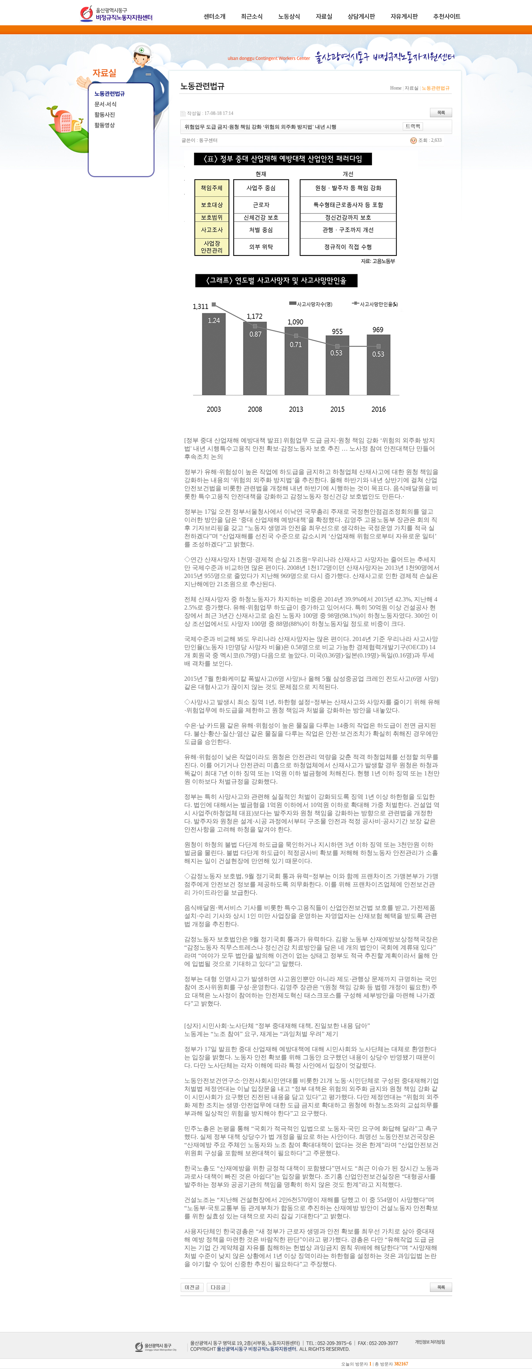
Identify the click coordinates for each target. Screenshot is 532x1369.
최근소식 (252, 16)
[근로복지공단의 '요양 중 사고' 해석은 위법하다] (218, 1287)
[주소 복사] (413, 126)
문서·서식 (105, 104)
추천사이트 (447, 16)
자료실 (324, 16)
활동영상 (105, 125)
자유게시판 (404, 16)
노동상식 (289, 16)
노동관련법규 (110, 93)
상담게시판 (361, 16)
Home (396, 88)
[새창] (430, 1350)
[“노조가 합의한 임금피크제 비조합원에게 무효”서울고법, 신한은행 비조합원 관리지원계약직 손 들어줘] (192, 1287)
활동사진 (105, 114)
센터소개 (214, 16)
